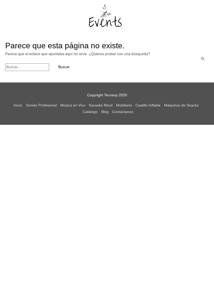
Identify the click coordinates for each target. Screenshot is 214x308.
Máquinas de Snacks (181, 105)
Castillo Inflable (147, 105)
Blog (105, 112)
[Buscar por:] (27, 67)
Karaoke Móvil (100, 105)
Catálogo (90, 112)
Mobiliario (124, 105)
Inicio (18, 105)
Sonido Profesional (41, 105)
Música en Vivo (72, 105)
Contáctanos (122, 112)
